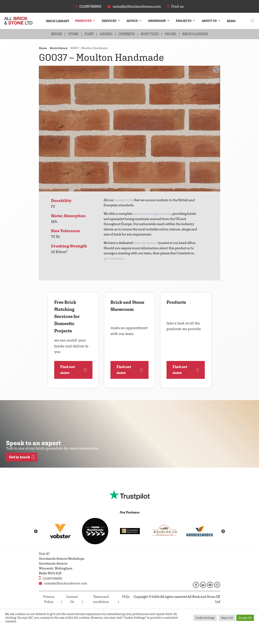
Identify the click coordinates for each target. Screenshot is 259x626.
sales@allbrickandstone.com (65, 583)
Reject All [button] (227, 617)
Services (109, 21)
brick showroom (145, 243)
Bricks (56, 34)
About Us (209, 21)
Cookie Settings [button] (205, 617)
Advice (132, 21)
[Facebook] (196, 585)
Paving (170, 34)
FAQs (126, 597)
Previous (36, 531)
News (231, 21)
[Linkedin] (203, 585)
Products (83, 21)
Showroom (157, 21)
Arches (106, 34)
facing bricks (123, 200)
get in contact (114, 258)
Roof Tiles (150, 34)
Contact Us (72, 599)
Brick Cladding (195, 34)
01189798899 (52, 578)
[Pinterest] (210, 585)
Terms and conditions (101, 599)
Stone (73, 34)
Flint (89, 34)
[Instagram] (217, 585)
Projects (183, 21)
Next (223, 531)
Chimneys (126, 34)
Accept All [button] (245, 617)
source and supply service (152, 214)
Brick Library (57, 21)
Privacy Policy (48, 599)
